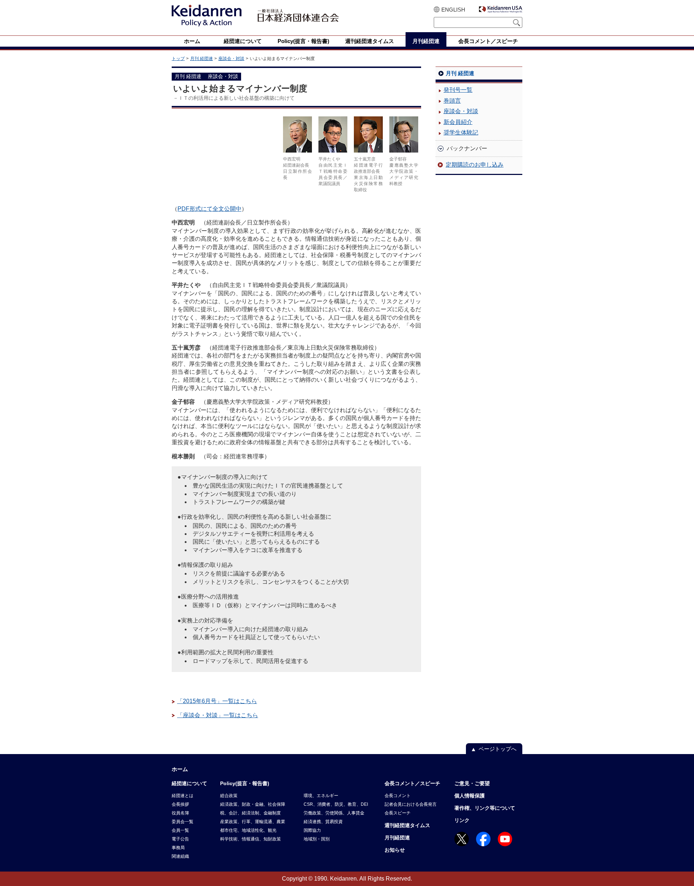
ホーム (180, 769)
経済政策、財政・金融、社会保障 (252, 804)
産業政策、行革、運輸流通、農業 (252, 821)
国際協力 (312, 830)
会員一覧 (180, 830)
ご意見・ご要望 (472, 783)
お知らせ (395, 850)
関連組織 (180, 856)
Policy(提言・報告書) (244, 783)
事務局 (178, 847)
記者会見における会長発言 (411, 804)
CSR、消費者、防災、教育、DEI (336, 804)
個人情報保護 (469, 796)
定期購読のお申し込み (475, 165)
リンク (462, 820)
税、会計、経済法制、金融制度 (250, 813)
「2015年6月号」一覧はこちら (217, 701)
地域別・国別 (317, 839)
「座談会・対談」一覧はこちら (217, 715)
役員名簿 (180, 813)
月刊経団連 (397, 837)
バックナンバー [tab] (467, 148)
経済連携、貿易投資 (323, 821)
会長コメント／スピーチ (412, 783)
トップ (178, 58)
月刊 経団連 (201, 58)
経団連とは (182, 795)
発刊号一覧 (458, 90)
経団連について (189, 783)
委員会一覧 (182, 821)
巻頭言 (452, 101)
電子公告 (180, 839)
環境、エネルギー (321, 795)
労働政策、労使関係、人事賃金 (334, 813)
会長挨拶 (180, 804)
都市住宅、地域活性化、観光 (248, 830)
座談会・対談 (231, 58)
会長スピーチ (398, 813)
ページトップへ (498, 749)
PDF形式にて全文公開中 (209, 209)
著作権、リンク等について (484, 808)
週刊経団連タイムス (407, 825)
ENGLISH (453, 10)
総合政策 (228, 795)
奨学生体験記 (461, 132)
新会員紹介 (458, 122)
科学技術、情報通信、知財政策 (250, 839)
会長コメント (398, 795)
